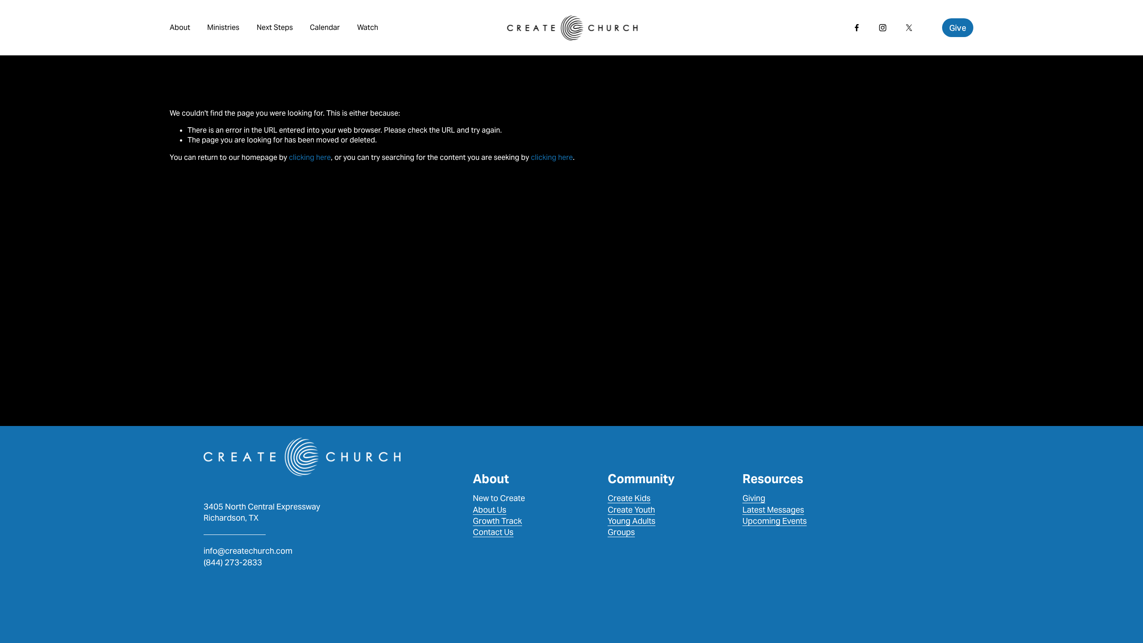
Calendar (325, 27)
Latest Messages (773, 510)
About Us (489, 510)
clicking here (310, 157)
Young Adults (631, 521)
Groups (621, 532)
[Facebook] (856, 27)
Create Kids (629, 498)
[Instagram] (882, 27)
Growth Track (497, 521)
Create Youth (631, 510)
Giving (754, 498)
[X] (909, 27)
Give (957, 28)
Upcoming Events (775, 521)
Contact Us (493, 532)
